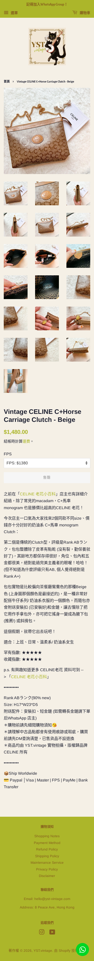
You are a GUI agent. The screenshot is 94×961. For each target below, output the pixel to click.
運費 (26, 441)
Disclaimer (47, 876)
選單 (14, 13)
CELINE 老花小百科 (38, 494)
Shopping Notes (47, 836)
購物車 (84, 13)
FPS (8, 454)
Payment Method (47, 843)
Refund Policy (47, 849)
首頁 (7, 81)
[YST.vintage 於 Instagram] (41, 933)
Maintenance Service (47, 862)
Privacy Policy (47, 869)
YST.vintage (43, 950)
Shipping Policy (47, 856)
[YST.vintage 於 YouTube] (52, 933)
